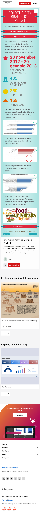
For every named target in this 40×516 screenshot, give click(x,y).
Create (4, 444)
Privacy (10, 500)
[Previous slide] (3, 333)
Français (25, 471)
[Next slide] (8, 333)
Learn (4, 454)
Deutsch (9, 471)
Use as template (25, 3)
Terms (4, 500)
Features (5, 447)
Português (14, 471)
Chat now (14, 468)
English (4, 471)
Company (5, 458)
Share (7, 234)
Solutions (5, 451)
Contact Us (6, 468)
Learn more (20, 415)
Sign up (35, 3)
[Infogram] (6, 3)
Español (20, 471)
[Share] (5, 265)
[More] (36, 11)
